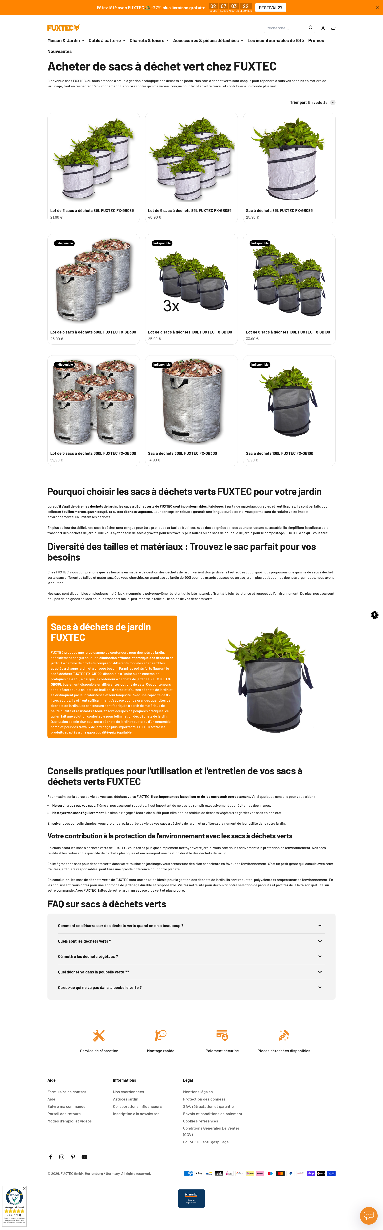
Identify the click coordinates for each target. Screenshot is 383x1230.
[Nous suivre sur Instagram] (62, 1157)
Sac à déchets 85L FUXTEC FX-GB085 (279, 210)
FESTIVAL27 (270, 7)
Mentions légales (198, 1091)
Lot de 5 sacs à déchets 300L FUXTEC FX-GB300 (93, 453)
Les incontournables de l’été (276, 40)
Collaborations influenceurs (137, 1106)
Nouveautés (59, 51)
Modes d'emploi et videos (69, 1120)
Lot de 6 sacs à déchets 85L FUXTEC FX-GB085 (190, 210)
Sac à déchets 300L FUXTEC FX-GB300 (182, 453)
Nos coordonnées (128, 1091)
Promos (316, 40)
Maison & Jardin (63, 40)
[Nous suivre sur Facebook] (50, 1157)
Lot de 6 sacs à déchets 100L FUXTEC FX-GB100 (288, 332)
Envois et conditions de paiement (212, 1113)
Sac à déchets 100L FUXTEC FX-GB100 (279, 453)
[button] (375, 615)
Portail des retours (64, 1113)
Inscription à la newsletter (136, 1113)
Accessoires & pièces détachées (206, 40)
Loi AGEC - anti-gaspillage (206, 1141)
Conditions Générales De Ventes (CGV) (211, 1131)
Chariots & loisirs (147, 40)
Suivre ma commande (66, 1106)
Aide (51, 1099)
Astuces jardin (125, 1099)
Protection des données (204, 1099)
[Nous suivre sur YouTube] (84, 1157)
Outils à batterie (105, 40)
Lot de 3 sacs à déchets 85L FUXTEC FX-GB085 (92, 210)
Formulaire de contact (66, 1091)
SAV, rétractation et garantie (208, 1106)
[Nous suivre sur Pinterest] (73, 1157)
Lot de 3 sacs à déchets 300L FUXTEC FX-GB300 (93, 332)
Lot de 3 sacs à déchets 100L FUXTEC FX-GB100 (190, 332)
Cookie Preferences (200, 1120)
